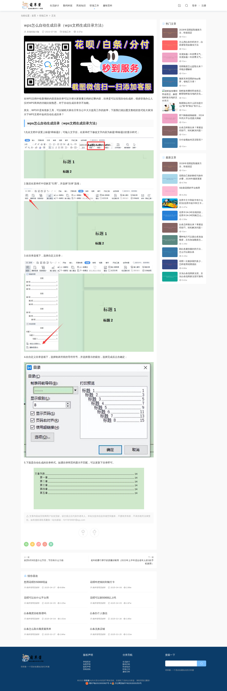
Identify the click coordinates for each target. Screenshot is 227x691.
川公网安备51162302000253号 (128, 683)
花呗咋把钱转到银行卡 (102, 581)
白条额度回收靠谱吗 (35, 613)
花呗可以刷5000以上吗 (103, 597)
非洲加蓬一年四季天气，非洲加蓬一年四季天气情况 (191, 57)
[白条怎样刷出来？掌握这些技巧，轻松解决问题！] (170, 131)
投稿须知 (86, 669)
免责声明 (86, 664)
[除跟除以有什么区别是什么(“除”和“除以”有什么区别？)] (170, 106)
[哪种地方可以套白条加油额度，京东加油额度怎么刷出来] (170, 240)
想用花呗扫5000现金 (35, 581)
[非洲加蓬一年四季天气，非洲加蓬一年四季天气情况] (170, 57)
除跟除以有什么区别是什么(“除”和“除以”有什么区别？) (191, 106)
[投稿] (179, 5)
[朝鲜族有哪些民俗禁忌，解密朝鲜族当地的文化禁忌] (170, 95)
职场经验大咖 (33, 31)
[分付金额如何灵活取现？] (170, 143)
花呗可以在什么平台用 (36, 597)
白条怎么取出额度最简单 (37, 628)
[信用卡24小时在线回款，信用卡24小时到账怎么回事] (170, 215)
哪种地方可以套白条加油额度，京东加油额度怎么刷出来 (191, 239)
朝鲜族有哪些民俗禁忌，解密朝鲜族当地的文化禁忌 (191, 93)
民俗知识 (81, 5)
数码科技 (67, 5)
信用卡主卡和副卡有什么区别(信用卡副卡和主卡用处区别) (191, 203)
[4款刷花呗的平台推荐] (170, 191)
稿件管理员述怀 (33, 587)
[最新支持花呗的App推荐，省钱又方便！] (170, 82)
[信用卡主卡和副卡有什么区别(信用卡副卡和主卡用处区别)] (170, 203)
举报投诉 (86, 662)
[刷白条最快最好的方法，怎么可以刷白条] (170, 252)
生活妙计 (54, 5)
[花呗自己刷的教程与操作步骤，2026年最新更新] (170, 179)
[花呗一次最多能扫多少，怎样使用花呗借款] (170, 264)
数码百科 (126, 664)
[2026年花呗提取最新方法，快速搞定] (170, 33)
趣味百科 (107, 5)
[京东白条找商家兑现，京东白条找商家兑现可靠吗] (170, 277)
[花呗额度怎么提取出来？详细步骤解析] (170, 70)
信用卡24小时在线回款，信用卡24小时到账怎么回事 (191, 215)
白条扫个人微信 (98, 613)
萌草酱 (32, 5)
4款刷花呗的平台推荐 (189, 187)
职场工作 (94, 5)
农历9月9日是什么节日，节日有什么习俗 (43, 560)
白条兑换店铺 (97, 628)
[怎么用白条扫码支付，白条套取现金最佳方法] (170, 45)
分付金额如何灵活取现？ (191, 139)
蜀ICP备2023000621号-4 (100, 683)
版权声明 (86, 666)
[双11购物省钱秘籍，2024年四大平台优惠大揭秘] (170, 118)
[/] (89, 64)
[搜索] (186, 5)
